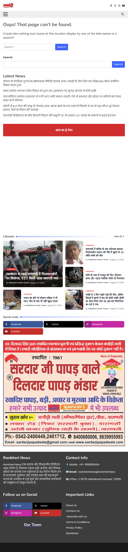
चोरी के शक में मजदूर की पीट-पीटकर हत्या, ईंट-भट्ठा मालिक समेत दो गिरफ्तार (105, 276)
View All (118, 236)
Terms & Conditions (78, 522)
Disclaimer (72, 533)
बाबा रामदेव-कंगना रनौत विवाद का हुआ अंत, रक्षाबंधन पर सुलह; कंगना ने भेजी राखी (49, 91)
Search (7, 57)
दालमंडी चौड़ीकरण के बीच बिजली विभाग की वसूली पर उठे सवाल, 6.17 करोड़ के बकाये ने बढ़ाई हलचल (59, 115)
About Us (71, 505)
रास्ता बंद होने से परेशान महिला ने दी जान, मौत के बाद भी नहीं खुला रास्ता (41, 299)
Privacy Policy (74, 527)
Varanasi (11, 269)
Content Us (73, 511)
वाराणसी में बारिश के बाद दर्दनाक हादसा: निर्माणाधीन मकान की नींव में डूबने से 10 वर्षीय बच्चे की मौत (105, 252)
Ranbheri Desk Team (19, 282)
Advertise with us (76, 516)
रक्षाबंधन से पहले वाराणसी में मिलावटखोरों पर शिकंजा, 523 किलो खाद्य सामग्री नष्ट (32, 276)
